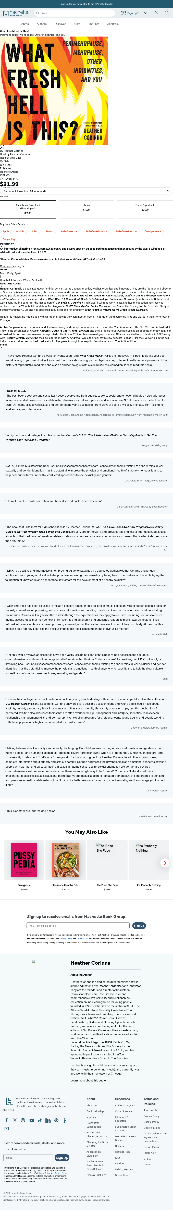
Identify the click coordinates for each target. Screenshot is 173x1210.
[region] (86, 865)
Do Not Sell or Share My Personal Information (155, 1137)
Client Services (123, 1111)
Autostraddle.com (10, 334)
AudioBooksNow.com (97, 231)
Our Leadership (95, 1111)
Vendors (119, 1163)
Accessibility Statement (93, 1153)
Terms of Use (151, 1110)
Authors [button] (42, 24)
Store (77, 24)
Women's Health (33, 280)
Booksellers (121, 1175)
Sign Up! (132, 13)
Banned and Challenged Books (96, 1134)
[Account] (156, 13)
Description (7, 243)
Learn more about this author (88, 1080)
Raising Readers (124, 1169)
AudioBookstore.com (126, 231)
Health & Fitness (10, 280)
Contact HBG (122, 1151)
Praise (3, 344)
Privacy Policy (151, 1116)
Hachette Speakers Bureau (126, 1138)
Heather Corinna (13, 151)
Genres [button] (24, 24)
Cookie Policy (151, 1121)
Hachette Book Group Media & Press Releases (95, 1165)
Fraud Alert (150, 1152)
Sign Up (139, 925)
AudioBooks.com (69, 231)
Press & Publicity (96, 1175)
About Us (91, 1105)
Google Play (9, 239)
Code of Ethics (152, 1127)
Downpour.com (153, 231)
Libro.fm (48, 231)
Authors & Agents (125, 1105)
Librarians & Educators (122, 1119)
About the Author (10, 283)
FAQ (117, 1157)
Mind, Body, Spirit (10, 273)
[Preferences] (145, 13)
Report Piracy (151, 1147)
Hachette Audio (9, 172)
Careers (119, 1146)
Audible (20, 231)
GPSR (147, 1164)
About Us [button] (113, 24)
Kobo (34, 231)
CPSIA (147, 1158)
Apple (6, 231)
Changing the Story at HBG (97, 1144)
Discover (60, 24)
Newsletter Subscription (93, 1124)
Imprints (94, 24)
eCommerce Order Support (125, 1128)
